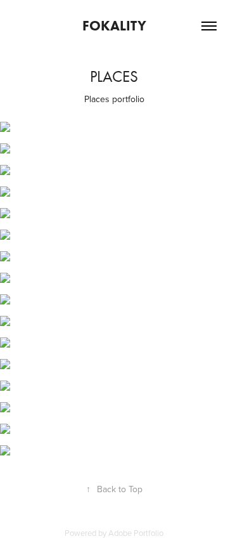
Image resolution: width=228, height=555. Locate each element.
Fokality (114, 25)
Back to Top (114, 489)
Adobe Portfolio (135, 533)
